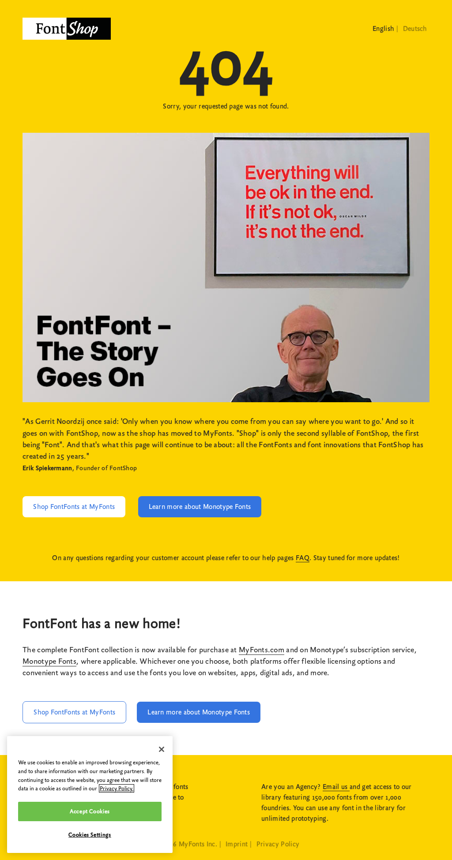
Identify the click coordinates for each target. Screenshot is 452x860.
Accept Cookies (90, 811)
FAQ (302, 558)
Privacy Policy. (116, 788)
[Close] (161, 749)
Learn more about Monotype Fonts (200, 507)
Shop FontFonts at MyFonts (74, 507)
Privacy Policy (277, 844)
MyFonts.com (261, 649)
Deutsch (415, 29)
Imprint (237, 844)
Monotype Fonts (49, 661)
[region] (90, 794)
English (383, 29)
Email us (336, 787)
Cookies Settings (89, 834)
